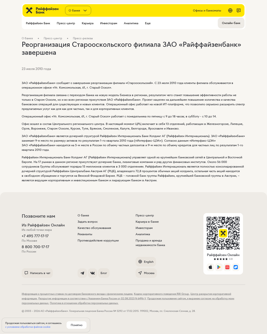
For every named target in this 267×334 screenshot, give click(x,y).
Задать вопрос (88, 222)
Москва (149, 273)
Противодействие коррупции (98, 240)
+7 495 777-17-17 (35, 236)
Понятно (76, 325)
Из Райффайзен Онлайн (43, 225)
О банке (83, 215)
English (149, 262)
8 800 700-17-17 (35, 247)
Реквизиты (85, 234)
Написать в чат (40, 273)
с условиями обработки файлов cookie (27, 326)
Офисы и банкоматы (207, 10)
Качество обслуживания (94, 228)
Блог (104, 273)
